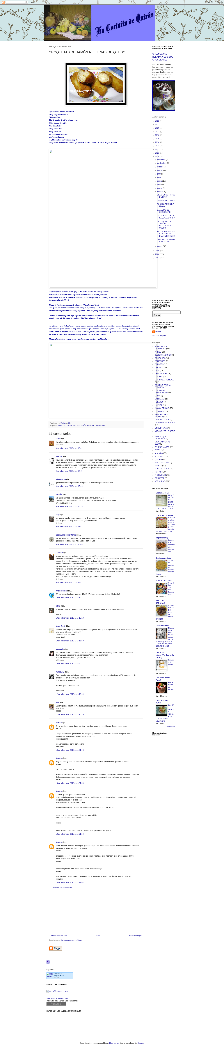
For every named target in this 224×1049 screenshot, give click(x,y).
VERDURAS (160, 481)
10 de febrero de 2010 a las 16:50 (70, 641)
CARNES (158, 367)
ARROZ (158, 352)
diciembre (161, 160)
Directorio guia (56, 1004)
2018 (157, 128)
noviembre (162, 163)
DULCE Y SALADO (164, 581)
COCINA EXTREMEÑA (164, 380)
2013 (157, 146)
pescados (159, 453)
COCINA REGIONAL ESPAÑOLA (163, 386)
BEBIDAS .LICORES (163, 355)
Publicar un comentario (62, 888)
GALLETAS (159, 399)
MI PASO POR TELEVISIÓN (160, 437)
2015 (157, 139)
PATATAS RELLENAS (166, 201)
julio (159, 174)
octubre (160, 167)
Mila (57, 702)
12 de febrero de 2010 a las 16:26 (70, 714)
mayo (159, 181)
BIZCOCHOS (160, 358)
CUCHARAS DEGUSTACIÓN (161, 391)
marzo (160, 188)
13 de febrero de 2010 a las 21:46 (70, 750)
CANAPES (159, 364)
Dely (58, 515)
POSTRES (159, 456)
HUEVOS (158, 405)
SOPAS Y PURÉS (162, 469)
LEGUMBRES (160, 411)
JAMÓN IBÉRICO (87, 425)
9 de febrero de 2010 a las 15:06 (69, 486)
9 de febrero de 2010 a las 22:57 (69, 583)
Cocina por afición (163, 558)
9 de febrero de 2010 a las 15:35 (69, 506)
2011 (157, 153)
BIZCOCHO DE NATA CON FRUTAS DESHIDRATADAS (166, 234)
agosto (160, 170)
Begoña (59, 494)
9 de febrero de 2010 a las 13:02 (69, 448)
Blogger (140, 1043)
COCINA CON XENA (164, 515)
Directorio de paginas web (57, 998)
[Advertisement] (96, 912)
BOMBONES (160, 361)
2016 (157, 135)
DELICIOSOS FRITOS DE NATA (166, 196)
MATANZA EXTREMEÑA (165, 423)
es (59, 975)
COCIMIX (158, 377)
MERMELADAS (161, 428)
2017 (157, 132)
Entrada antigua (135, 936)
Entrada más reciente (58, 936)
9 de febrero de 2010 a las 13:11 (69, 471)
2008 (157, 254)
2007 (157, 258)
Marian (59, 723)
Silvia (58, 606)
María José (60, 626)
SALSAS (158, 466)
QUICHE (158, 459)
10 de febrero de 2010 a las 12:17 (70, 598)
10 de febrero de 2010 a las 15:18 (70, 618)
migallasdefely (162, 538)
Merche (59, 456)
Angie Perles (61, 591)
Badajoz (56, 977)
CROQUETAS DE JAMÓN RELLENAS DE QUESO (164, 224)
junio (159, 177)
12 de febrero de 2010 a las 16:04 (70, 694)
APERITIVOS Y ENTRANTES (69, 425)
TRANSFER (160, 478)
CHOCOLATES (161, 374)
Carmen (59, 553)
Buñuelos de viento (171, 662)
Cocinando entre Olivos (66, 535)
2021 (157, 124)
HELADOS (159, 402)
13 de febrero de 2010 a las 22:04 (70, 882)
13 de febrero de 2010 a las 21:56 (70, 834)
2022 (157, 121)
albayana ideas (162, 493)
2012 (157, 149)
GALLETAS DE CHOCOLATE (164, 211)
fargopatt (60, 649)
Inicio (98, 936)
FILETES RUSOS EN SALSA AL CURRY (166, 217)
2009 (157, 251)
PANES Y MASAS (162, 447)
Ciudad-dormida (162, 626)
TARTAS (158, 472)
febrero (160, 192)
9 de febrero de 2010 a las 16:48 (69, 544)
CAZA (157, 370)
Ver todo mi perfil (159, 336)
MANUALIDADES (162, 420)
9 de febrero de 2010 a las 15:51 (69, 527)
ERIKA (157, 396)
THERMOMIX (100, 425)
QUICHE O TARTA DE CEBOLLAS (166, 240)
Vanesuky (60, 672)
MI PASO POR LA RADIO (165, 431)
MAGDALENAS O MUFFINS (162, 415)
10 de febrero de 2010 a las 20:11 (70, 664)
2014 (157, 142)
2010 (157, 156)
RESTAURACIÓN (162, 463)
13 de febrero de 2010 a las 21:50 (70, 783)
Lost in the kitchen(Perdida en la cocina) (165, 655)
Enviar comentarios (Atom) (71, 940)
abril (159, 185)
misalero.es (61, 479)
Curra (58, 439)
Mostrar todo (171, 726)
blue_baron (114, 1043)
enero (160, 246)
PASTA (157, 450)
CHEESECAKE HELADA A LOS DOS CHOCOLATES (162, 57)
